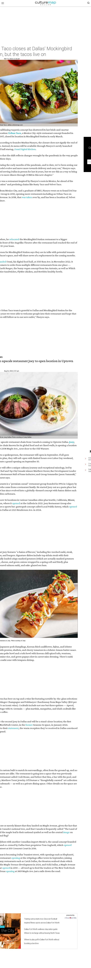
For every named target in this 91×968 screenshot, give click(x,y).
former (29, 724)
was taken (27, 197)
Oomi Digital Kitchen (25, 149)
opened (16, 503)
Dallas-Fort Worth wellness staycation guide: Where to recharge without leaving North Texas (42, 931)
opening (15, 857)
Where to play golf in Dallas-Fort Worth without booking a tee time (41, 941)
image (66, 832)
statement (13, 728)
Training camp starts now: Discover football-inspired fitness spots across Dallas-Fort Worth (41, 921)
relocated (14, 239)
